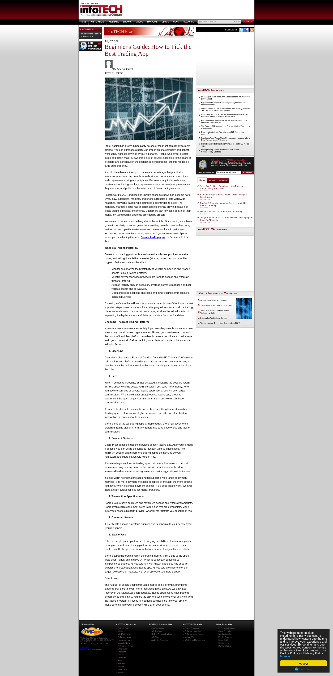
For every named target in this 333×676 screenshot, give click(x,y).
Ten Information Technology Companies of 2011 (220, 323)
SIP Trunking (156, 631)
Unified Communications (161, 634)
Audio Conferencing (159, 640)
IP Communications (226, 628)
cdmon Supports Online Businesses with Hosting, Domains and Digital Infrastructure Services (226, 109)
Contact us (84, 647)
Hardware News (125, 640)
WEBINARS (114, 22)
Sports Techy (224, 643)
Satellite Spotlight (225, 634)
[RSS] (252, 31)
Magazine (122, 631)
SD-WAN (155, 637)
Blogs (202, 180)
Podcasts (122, 652)
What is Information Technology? (214, 300)
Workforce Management (195, 640)
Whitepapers (123, 649)
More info (286, 656)
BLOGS (165, 22)
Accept (303, 663)
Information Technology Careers (213, 318)
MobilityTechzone (225, 637)
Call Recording (157, 628)
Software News (124, 637)
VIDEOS (139, 22)
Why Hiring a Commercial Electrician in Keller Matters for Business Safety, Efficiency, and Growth (225, 115)
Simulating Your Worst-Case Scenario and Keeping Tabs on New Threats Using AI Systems (226, 139)
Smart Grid (223, 640)
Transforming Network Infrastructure (91, 35)
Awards (121, 666)
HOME (83, 22)
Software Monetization (194, 634)
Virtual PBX (189, 637)
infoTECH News (124, 634)
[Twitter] (241, 31)
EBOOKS (127, 22)
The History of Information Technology (216, 305)
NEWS (176, 22)
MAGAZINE (152, 22)
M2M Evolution (224, 646)
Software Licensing (193, 631)
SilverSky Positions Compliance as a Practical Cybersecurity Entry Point (221, 187)
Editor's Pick (123, 628)
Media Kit (122, 672)
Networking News (125, 646)
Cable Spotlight (224, 631)
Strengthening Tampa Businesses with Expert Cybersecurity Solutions (220, 151)
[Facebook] (246, 31)
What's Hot (122, 669)
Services (121, 664)
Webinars (223, 180)
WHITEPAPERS (97, 22)
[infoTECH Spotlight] (102, 15)
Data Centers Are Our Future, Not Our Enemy (221, 211)
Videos (212, 180)
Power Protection (192, 628)
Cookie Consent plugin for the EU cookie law (303, 669)
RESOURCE (188, 22)
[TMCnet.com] (92, 636)
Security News (124, 643)
